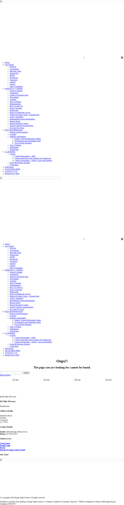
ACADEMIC (10, 152)
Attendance (14, 93)
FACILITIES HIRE (12, 169)
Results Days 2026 (12, 174)
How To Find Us (16, 106)
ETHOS (13, 67)
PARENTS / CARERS (14, 89)
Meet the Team (15, 71)
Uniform (13, 99)
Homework (14, 110)
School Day (14, 73)
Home (7, 62)
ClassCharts (5, 443)
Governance (14, 69)
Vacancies (13, 80)
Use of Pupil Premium (23, 143)
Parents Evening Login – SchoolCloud (24, 115)
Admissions (14, 147)
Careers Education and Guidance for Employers (33, 158)
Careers (13, 154)
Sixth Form (9, 167)
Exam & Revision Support (20, 163)
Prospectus (14, 78)
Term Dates (14, 150)
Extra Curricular (16, 108)
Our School (9, 65)
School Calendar (16, 91)
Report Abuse (15, 121)
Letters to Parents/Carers (19, 95)
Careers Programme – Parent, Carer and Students (33, 160)
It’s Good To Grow (17, 128)
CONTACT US (11, 171)
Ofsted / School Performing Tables (28, 139)
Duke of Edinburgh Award (20, 113)
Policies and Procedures (19, 132)
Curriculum (14, 165)
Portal (2, 448)
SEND (12, 76)
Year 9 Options (15, 102)
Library (12, 84)
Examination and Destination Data (28, 141)
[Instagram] (122, 58)
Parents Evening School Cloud (12, 450)
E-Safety (13, 134)
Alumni (13, 82)
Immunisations (15, 104)
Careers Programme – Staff (25, 156)
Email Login (5, 446)
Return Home (5, 375)
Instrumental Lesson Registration (22, 119)
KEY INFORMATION (14, 130)
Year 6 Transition (16, 86)
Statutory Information (18, 137)
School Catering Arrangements (21, 126)
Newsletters (14, 97)
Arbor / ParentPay (16, 117)
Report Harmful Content (19, 123)
